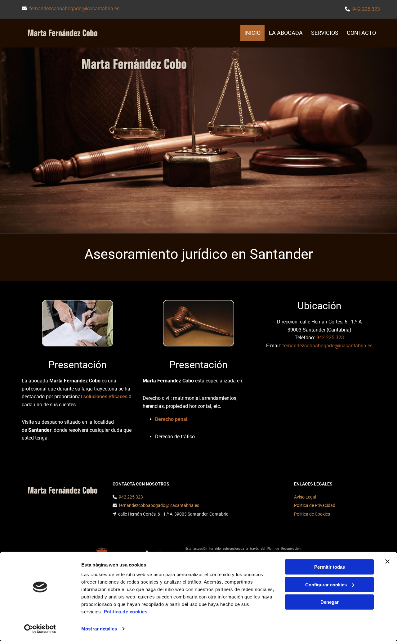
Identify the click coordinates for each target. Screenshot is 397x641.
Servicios (324, 32)
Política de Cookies (312, 514)
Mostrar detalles (99, 628)
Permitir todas (329, 567)
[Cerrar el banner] (387, 561)
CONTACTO (361, 32)
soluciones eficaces (105, 396)
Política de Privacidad (314, 505)
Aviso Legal (305, 496)
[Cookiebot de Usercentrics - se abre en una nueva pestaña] (40, 629)
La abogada (286, 32)
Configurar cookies (326, 584)
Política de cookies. (126, 611)
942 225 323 (366, 9)
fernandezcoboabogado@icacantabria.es (74, 8)
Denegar (329, 602)
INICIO (252, 32)
